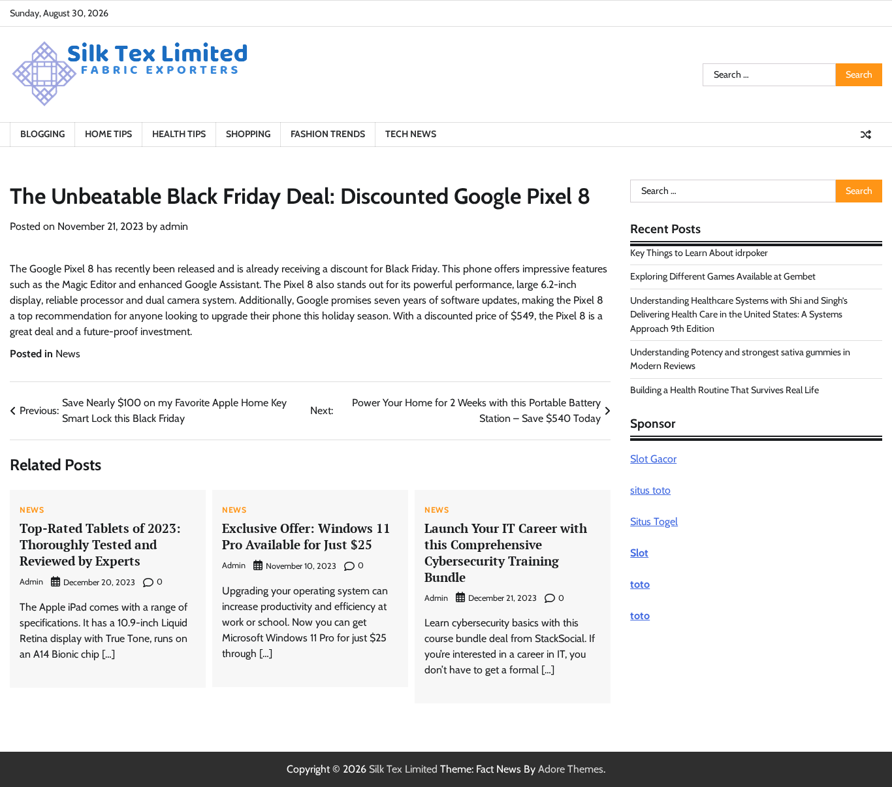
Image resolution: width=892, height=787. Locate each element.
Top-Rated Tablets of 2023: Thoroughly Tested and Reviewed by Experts (100, 544)
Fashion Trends (328, 134)
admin (174, 226)
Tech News (410, 134)
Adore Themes (570, 769)
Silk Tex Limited (403, 769)
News (68, 353)
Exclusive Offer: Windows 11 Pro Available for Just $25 (306, 536)
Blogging (42, 134)
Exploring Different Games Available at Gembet (723, 276)
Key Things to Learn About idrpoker (699, 253)
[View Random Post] (866, 134)
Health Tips (179, 134)
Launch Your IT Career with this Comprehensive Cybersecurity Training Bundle (505, 552)
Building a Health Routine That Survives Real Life (724, 390)
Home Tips (108, 134)
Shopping (248, 134)
